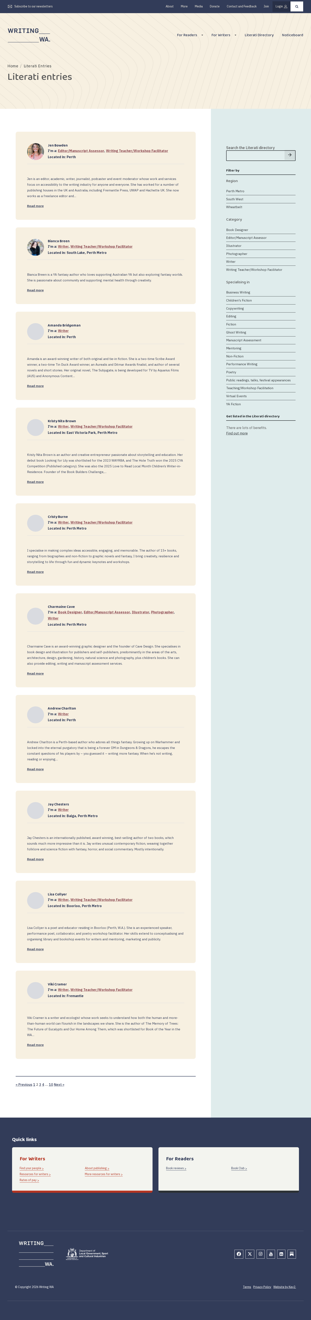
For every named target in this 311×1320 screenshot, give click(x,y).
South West (234, 199)
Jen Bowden (58, 145)
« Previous (24, 1084)
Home (12, 66)
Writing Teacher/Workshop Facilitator (137, 151)
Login (279, 6)
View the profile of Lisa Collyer (35, 894)
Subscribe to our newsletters (33, 6)
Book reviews (175, 1168)
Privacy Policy (262, 1287)
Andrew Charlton (62, 708)
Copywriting (235, 308)
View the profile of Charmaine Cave (35, 610)
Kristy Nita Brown (62, 421)
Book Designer (70, 612)
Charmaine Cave (61, 607)
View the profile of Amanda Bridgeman (35, 325)
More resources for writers (102, 1174)
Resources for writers (34, 1174)
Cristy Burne (58, 517)
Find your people (30, 1168)
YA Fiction (233, 404)
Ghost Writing (236, 332)
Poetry (231, 372)
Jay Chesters (58, 804)
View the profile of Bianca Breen (35, 241)
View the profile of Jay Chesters (35, 804)
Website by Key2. (284, 1287)
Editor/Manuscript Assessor (81, 151)
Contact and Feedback (242, 6)
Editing (231, 316)
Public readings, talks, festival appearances (258, 380)
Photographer (162, 612)
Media (199, 6)
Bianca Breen (59, 241)
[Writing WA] (29, 35)
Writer (63, 246)
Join (266, 6)
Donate (215, 6)
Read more (35, 206)
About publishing (96, 1168)
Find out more (237, 433)
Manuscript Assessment (243, 340)
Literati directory (259, 35)
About (170, 6)
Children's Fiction (239, 300)
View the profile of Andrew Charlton (35, 709)
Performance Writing (241, 364)
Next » (59, 1084)
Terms (247, 1287)
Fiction (231, 324)
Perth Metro (235, 191)
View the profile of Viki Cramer (35, 984)
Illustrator (140, 612)
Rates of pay (28, 1180)
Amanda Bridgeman (64, 325)
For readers (187, 35)
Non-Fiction (235, 356)
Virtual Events (236, 396)
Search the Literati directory (250, 147)
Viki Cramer (57, 984)
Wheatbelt (234, 207)
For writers (221, 35)
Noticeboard (292, 35)
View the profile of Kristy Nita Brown (35, 421)
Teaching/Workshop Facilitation (249, 388)
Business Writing (238, 292)
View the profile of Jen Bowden (35, 145)
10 (51, 1084)
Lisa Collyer (57, 894)
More (184, 6)
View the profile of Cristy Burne (35, 517)
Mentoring (233, 348)
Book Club (238, 1168)
